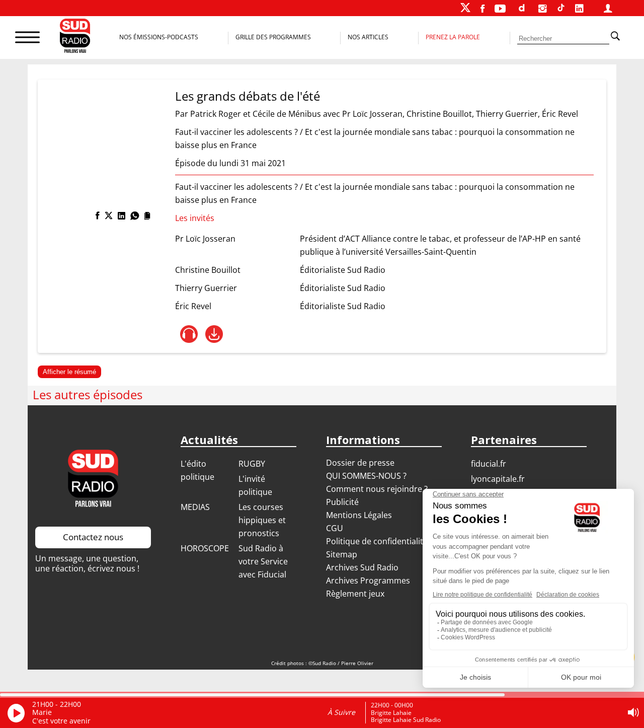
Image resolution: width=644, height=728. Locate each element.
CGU (334, 528)
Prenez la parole (453, 37)
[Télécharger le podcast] (214, 334)
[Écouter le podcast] (189, 334)
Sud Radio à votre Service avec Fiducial (263, 561)
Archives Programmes (368, 580)
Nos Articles (368, 37)
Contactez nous (93, 537)
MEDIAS (195, 507)
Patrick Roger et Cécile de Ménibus (255, 113)
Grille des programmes (273, 37)
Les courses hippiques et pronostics (262, 520)
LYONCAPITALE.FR (498, 478)
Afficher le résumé (69, 372)
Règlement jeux (355, 593)
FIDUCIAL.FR (488, 463)
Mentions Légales (359, 515)
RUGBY (251, 463)
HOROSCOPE (205, 548)
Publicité (342, 501)
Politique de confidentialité (377, 541)
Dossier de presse (360, 462)
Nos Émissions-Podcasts (158, 37)
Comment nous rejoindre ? (378, 488)
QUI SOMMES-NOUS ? (366, 475)
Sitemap (341, 554)
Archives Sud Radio (362, 567)
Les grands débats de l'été (247, 96)
